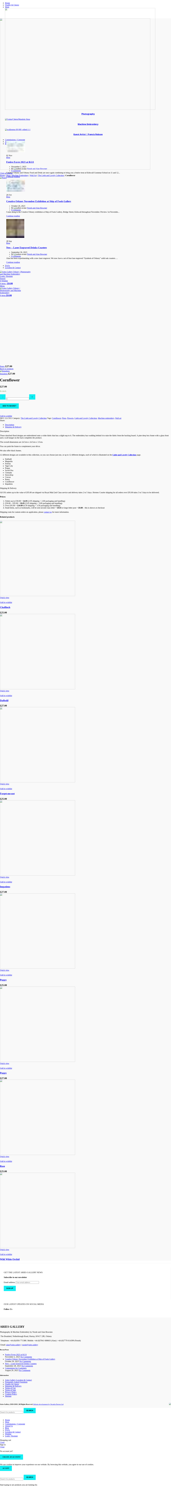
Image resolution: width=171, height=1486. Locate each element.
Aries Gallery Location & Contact (18, 1380)
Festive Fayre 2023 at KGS (16, 1355)
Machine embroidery (106, 418)
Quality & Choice (12, 1384)
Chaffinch (5, 607)
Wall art (118, 418)
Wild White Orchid (10, 1259)
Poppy (3, 980)
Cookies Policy (11, 1394)
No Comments (26, 1357)
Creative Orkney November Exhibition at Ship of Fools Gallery (30, 1359)
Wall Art (33, 175)
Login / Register (11, 1436)
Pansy (2, 366)
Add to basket (9, 406)
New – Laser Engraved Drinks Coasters (21, 1364)
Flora (64, 418)
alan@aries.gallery (13, 1345)
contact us (48, 512)
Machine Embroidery (20, 175)
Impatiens (4, 374)
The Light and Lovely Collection (51, 175)
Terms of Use (10, 1388)
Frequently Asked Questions (16, 1382)
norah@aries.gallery (30, 1345)
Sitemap (8, 1396)
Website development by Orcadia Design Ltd (48, 1404)
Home (2, 175)
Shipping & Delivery (13, 1386)
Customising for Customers (16, 1368)
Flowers (70, 418)
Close (2, 1442)
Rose (2, 1166)
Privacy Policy (11, 1392)
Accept (6, 1468)
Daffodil (4, 700)
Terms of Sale (10, 1390)
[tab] (88, 425)
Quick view (4, 598)
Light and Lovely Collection (85, 418)
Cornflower (56, 418)
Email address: (10, 1282)
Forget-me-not (7, 793)
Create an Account (12, 1457)
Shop (8, 175)
